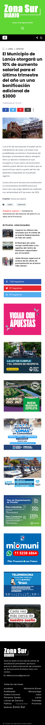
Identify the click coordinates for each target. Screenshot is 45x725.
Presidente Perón (22, 704)
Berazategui (34, 691)
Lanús (10, 49)
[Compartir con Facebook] (5, 110)
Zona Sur (20, 49)
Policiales (36, 700)
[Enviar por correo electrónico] (27, 110)
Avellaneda (9, 691)
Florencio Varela (12, 697)
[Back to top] (41, 721)
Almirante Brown (32, 688)
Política (8, 703)
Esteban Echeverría (12, 695)
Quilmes (8, 707)
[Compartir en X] (13, 110)
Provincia (36, 703)
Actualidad (8, 689)
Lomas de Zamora (13, 700)
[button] (4, 37)
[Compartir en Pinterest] (20, 110)
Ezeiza (38, 695)
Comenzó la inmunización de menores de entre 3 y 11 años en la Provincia (21, 214)
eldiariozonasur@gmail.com (18, 675)
